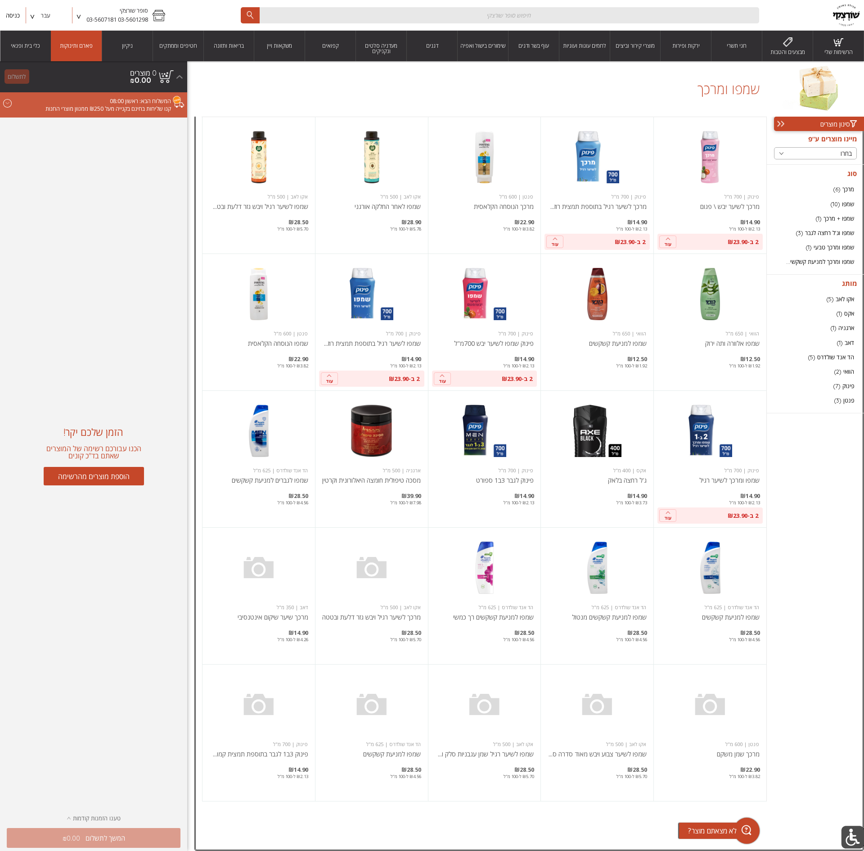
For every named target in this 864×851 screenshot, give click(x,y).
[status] (143, 73)
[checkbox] (815, 189)
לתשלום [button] (17, 76)
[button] (121, 15)
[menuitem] (838, 46)
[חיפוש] (250, 15)
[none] (710, 185)
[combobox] (500, 15)
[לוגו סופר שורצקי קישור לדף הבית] (846, 15)
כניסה (13, 15)
